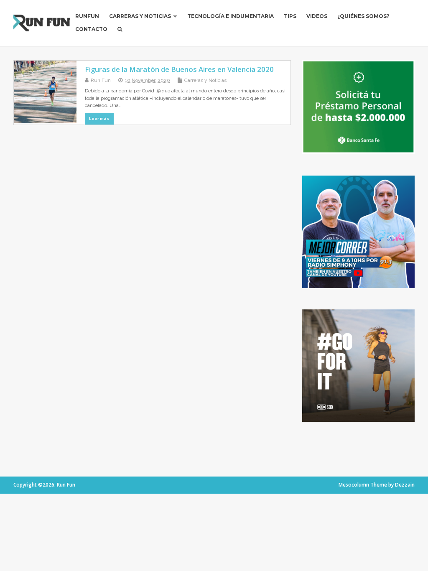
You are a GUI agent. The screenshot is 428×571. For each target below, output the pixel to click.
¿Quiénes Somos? (363, 16)
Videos (316, 16)
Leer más (99, 118)
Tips (290, 16)
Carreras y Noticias (140, 16)
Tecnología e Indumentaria (230, 16)
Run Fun (101, 80)
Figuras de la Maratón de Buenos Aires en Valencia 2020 (179, 69)
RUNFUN (87, 16)
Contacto (91, 29)
